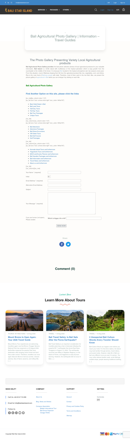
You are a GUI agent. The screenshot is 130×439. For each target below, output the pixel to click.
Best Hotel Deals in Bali (38, 104)
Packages (54, 10)
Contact (69, 402)
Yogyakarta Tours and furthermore (41, 152)
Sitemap (69, 416)
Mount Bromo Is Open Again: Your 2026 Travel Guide (22, 338)
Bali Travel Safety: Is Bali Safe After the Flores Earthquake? (63, 338)
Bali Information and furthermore (40, 158)
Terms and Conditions (74, 411)
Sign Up (122, 2)
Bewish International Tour (48, 408)
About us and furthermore (38, 163)
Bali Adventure (35, 127)
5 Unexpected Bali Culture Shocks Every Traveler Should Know (103, 340)
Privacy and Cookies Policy (75, 406)
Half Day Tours (35, 108)
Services (41, 10)
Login (115, 2)
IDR (109, 2)
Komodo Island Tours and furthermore (42, 149)
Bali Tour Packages (36, 113)
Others (66, 10)
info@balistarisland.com (22, 2)
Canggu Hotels (45, 413)
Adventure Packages (37, 129)
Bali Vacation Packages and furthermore (43, 156)
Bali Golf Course (35, 136)
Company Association (43, 406)
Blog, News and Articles (43, 402)
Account (69, 397)
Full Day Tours (35, 111)
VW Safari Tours (35, 133)
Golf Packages (35, 138)
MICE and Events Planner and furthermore (44, 154)
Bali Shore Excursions (37, 131)
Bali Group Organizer (47, 410)
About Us (39, 397)
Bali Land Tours (35, 106)
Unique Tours (34, 115)
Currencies (100, 397)
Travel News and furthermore (39, 161)
